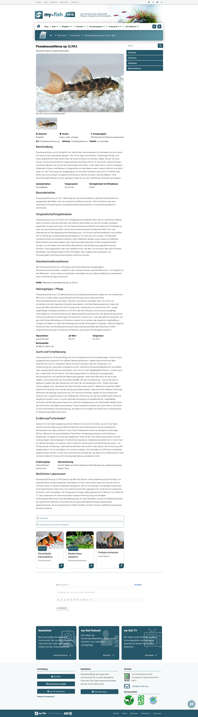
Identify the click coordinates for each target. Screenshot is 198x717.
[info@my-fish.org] (127, 686)
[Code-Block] (80, 599)
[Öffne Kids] (57, 26)
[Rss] (161, 2)
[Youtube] (157, 2)
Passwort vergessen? (45, 696)
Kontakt (38, 2)
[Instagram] (153, 2)
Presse (46, 2)
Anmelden (138, 585)
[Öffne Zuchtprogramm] (104, 26)
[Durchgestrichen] (68, 599)
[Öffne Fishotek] (85, 26)
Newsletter (54, 2)
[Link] (84, 599)
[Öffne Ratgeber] (71, 26)
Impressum (74, 2)
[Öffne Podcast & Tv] (121, 26)
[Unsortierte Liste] (74, 599)
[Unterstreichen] (64, 599)
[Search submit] (160, 46)
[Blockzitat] (77, 599)
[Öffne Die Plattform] (138, 26)
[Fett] (58, 599)
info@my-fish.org (140, 686)
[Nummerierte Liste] (71, 599)
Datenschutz (64, 2)
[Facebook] (148, 2)
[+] (90, 599)
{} (87, 599)
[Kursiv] (61, 599)
